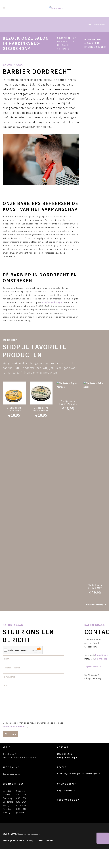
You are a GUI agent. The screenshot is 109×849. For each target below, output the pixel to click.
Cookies (39, 840)
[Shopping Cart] (107, 8)
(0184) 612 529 (64, 754)
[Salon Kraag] (56, 8)
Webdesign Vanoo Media (13, 840)
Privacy (30, 840)
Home (90, 25)
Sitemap (49, 840)
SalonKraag (101, 654)
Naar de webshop (10, 774)
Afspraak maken (65, 790)
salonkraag (101, 658)
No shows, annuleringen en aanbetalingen (77, 774)
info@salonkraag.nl (95, 46)
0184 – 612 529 (92, 43)
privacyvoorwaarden (14, 726)
